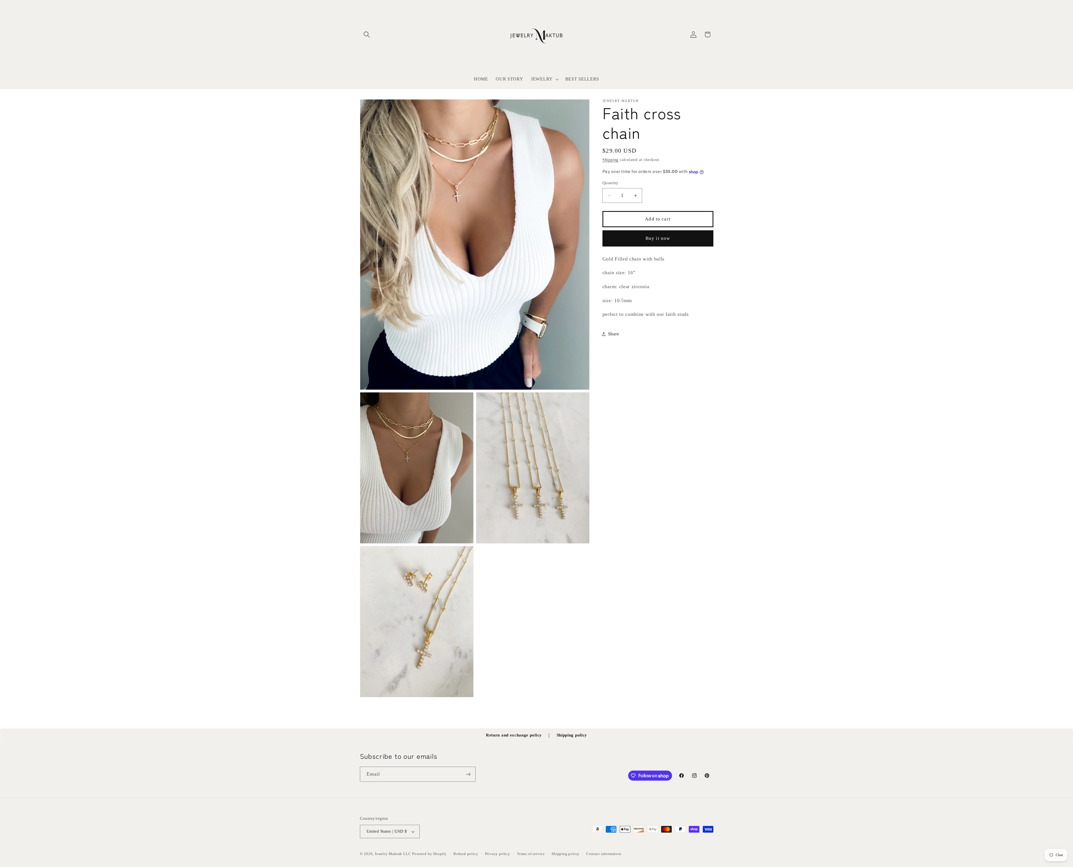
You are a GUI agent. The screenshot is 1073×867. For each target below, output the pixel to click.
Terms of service (531, 854)
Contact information (603, 854)
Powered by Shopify (429, 854)
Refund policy (466, 854)
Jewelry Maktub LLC (393, 854)
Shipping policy (572, 735)
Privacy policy (497, 854)
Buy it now (657, 238)
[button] (367, 34)
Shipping (610, 160)
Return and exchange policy (514, 735)
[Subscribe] (468, 774)
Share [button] (613, 333)
